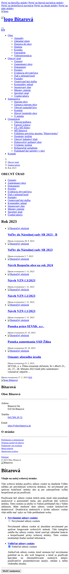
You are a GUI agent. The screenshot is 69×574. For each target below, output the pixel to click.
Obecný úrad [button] (14, 58)
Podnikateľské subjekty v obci (29, 150)
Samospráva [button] (14, 98)
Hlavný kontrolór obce (25, 113)
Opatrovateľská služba (25, 81)
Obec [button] (10, 35)
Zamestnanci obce (23, 64)
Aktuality (19, 38)
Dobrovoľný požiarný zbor (28, 142)
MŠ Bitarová (20, 130)
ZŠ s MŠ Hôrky (22, 127)
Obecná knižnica (22, 122)
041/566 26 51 (15, 417)
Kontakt (12, 153)
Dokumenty (20, 67)
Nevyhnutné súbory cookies (26, 521)
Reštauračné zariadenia (25, 148)
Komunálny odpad (23, 84)
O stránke (19, 116)
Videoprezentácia (23, 55)
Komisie (18, 110)
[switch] (9, 521)
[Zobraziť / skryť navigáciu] (2, 27)
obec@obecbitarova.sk (19, 425)
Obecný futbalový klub (26, 139)
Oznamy (18, 61)
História (18, 47)
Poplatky (18, 78)
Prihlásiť (5, 457)
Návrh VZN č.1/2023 (21, 311)
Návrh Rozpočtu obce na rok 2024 (30, 265)
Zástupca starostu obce (25, 104)
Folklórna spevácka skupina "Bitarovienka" (36, 133)
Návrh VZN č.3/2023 (21, 280)
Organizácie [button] (14, 119)
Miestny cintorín (22, 90)
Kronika (18, 49)
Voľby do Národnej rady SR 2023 (30, 249)
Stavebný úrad (21, 93)
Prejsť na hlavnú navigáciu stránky (46, 2)
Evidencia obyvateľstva (26, 72)
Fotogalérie (20, 52)
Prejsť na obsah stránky (46, 5)
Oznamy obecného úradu (24, 357)
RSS (30, 377)
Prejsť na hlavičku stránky (14, 2)
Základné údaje (22, 41)
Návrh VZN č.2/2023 (21, 295)
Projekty (18, 70)
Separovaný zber (22, 87)
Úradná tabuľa (21, 96)
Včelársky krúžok (23, 145)
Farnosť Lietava (22, 124)
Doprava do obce (23, 44)
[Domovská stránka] (4, 11)
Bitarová (23, 19)
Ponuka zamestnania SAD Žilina (29, 341)
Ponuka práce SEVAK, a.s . (26, 326)
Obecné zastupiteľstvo (25, 107)
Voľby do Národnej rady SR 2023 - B (32, 234)
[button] (3, 30)
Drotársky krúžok (23, 136)
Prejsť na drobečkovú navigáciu (17, 5)
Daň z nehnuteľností (24, 75)
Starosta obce (21, 101)
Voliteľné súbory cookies (24, 546)
